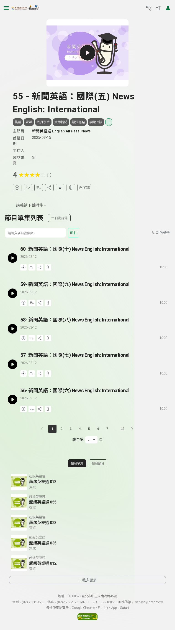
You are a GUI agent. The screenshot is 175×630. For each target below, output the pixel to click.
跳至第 (78, 439)
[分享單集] (49, 187)
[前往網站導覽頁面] (149, 8)
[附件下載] (71, 187)
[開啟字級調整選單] (158, 8)
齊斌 (29, 122)
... (108, 122)
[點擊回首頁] (25, 8)
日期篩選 (61, 218)
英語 (18, 122)
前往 (73, 233)
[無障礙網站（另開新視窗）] (87, 619)
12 (122, 428)
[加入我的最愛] (28, 187)
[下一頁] (132, 429)
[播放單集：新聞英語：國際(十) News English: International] (12, 258)
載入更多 (89, 580)
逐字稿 (84, 188)
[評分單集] (60, 187)
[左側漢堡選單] (6, 8)
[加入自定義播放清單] (31, 267)
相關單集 (77, 463)
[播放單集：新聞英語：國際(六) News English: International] (12, 399)
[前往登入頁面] (168, 8)
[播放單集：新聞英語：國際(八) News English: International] (12, 329)
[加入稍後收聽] (17, 187)
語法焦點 (78, 122)
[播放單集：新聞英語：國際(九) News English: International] (12, 293)
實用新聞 (60, 122)
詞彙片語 (96, 122)
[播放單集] (87, 53)
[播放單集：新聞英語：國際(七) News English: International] (12, 364)
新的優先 (163, 233)
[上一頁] (42, 429)
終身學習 (43, 122)
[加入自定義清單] (38, 187)
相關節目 (98, 463)
